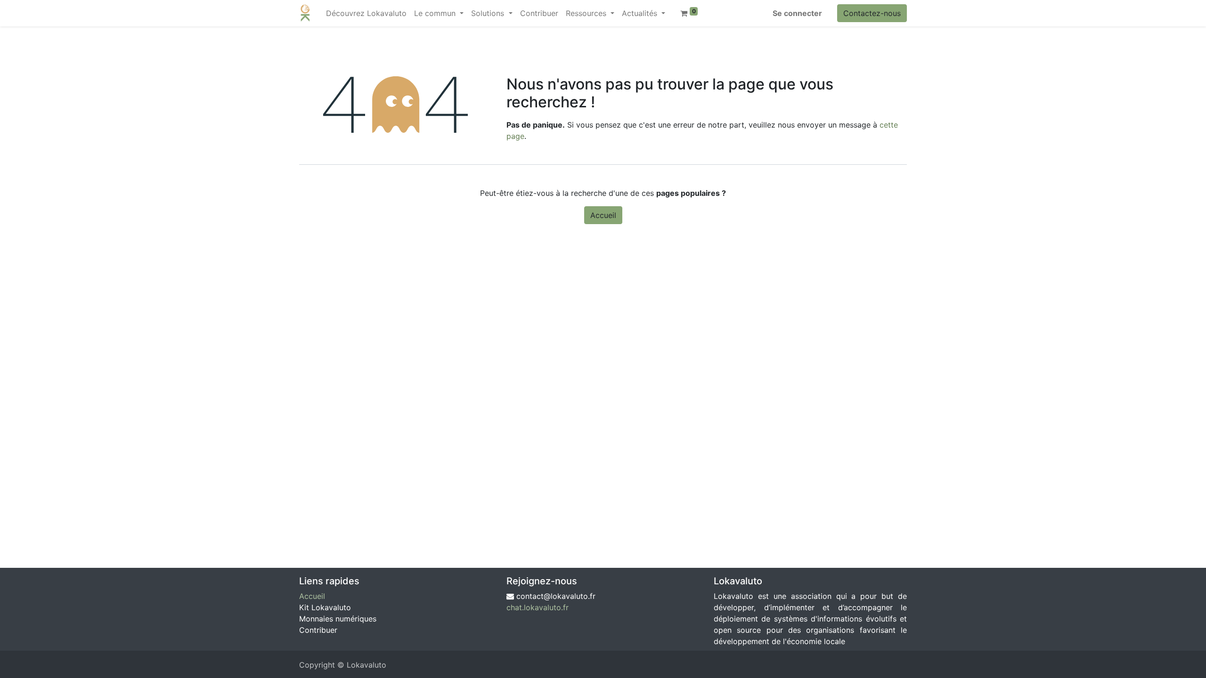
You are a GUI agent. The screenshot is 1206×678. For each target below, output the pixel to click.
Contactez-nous (872, 13)
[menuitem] (366, 13)
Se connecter (797, 13)
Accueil (603, 215)
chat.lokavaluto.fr (537, 607)
